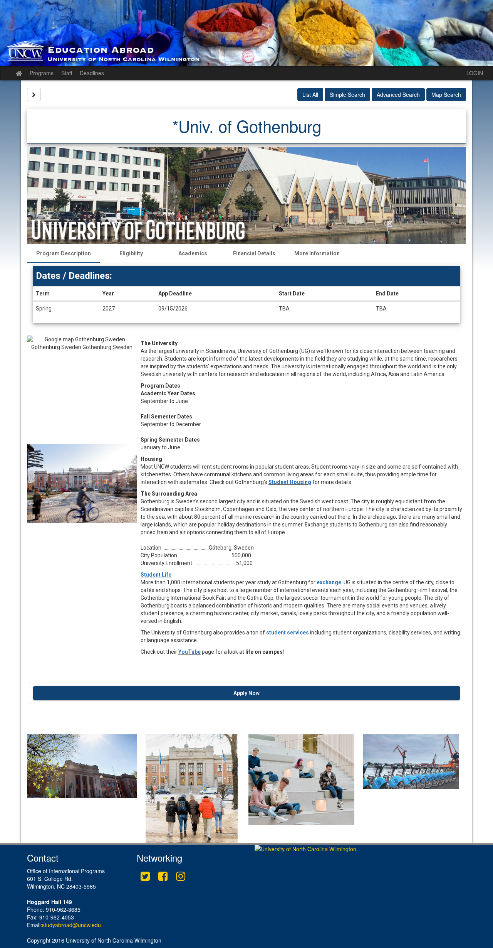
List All (310, 94)
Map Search (446, 94)
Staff (66, 73)
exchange (329, 582)
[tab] (63, 253)
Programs (42, 73)
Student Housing (289, 482)
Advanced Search (398, 94)
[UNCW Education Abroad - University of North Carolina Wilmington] (246, 33)
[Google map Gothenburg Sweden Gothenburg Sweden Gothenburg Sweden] (82, 390)
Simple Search (347, 94)
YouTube (189, 652)
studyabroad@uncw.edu (71, 925)
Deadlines (92, 73)
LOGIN (474, 73)
